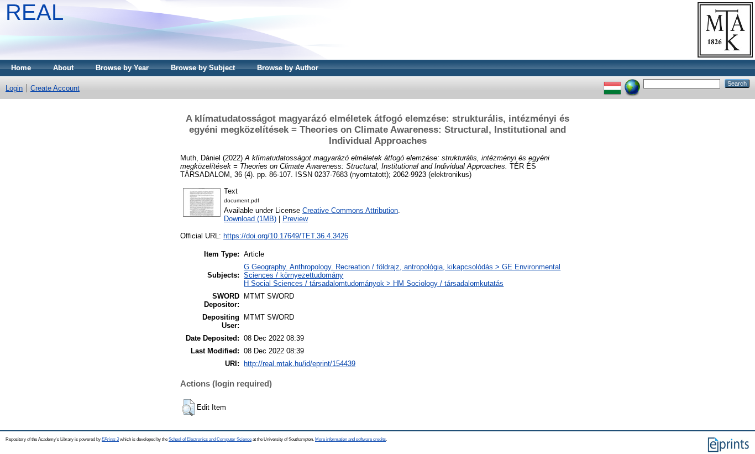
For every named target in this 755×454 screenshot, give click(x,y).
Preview (295, 219)
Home (21, 68)
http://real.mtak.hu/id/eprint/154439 (299, 363)
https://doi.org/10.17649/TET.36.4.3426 (285, 236)
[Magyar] (612, 83)
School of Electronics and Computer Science (210, 439)
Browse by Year (122, 68)
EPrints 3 (110, 439)
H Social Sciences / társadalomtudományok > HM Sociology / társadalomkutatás (374, 283)
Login (14, 88)
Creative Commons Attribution (350, 210)
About (63, 68)
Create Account (55, 88)
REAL (35, 12)
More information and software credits (350, 439)
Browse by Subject (203, 68)
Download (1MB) (250, 219)
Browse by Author (287, 68)
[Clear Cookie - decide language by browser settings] (632, 83)
